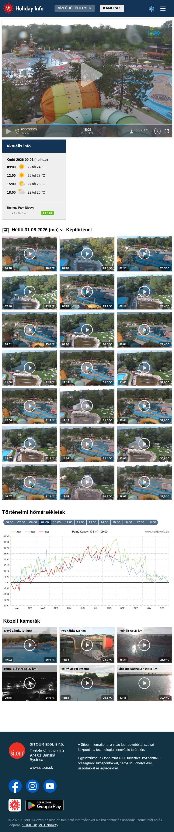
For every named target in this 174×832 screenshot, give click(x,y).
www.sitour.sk (41, 767)
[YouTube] (50, 786)
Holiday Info (19, 5)
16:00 (128, 522)
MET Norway (48, 825)
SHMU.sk (29, 825)
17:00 (140, 522)
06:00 (9, 522)
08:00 (33, 522)
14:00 (104, 522)
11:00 (69, 522)
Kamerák (112, 8)
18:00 (152, 522)
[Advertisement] (121, 180)
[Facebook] (15, 786)
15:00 (116, 522)
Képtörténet (79, 229)
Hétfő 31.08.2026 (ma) (35, 229)
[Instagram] (32, 786)
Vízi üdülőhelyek (74, 8)
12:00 (80, 522)
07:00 (21, 522)
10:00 (57, 522)
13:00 (92, 522)
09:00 (45, 522)
